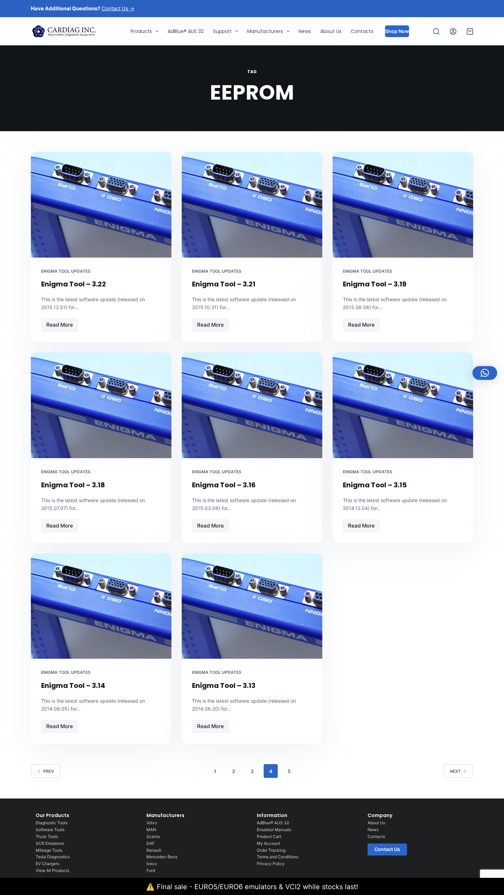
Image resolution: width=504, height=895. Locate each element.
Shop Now (397, 31)
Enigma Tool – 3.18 (73, 485)
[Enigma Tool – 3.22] (101, 205)
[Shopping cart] (470, 31)
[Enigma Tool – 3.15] (403, 405)
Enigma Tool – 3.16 (224, 485)
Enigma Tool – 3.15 (375, 485)
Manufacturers (265, 31)
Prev (48, 771)
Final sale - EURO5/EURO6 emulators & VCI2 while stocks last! (257, 887)
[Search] (436, 31)
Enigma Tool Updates (66, 271)
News (305, 31)
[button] (484, 373)
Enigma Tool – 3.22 (73, 284)
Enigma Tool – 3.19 (374, 284)
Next (455, 771)
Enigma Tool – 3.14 (73, 685)
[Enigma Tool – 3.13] (252, 606)
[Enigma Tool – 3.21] (252, 205)
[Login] (453, 31)
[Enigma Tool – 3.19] (403, 205)
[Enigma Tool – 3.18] (101, 405)
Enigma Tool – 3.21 (223, 284)
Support (222, 31)
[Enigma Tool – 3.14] (101, 606)
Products (141, 31)
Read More (62, 323)
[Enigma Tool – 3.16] (252, 405)
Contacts (362, 31)
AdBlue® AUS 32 (186, 31)
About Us (330, 31)
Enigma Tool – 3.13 (223, 685)
